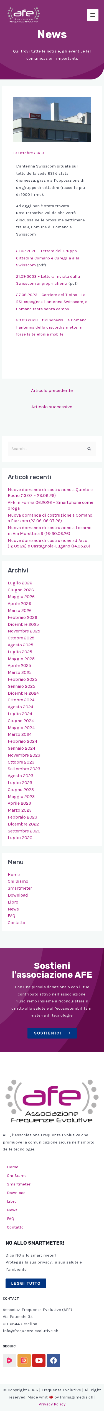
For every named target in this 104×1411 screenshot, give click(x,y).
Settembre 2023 (24, 768)
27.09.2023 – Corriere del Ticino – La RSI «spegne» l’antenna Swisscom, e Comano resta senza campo (51, 301)
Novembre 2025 (24, 631)
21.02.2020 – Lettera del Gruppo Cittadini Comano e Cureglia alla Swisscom (47, 257)
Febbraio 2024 (22, 741)
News (13, 909)
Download (18, 895)
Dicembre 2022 (23, 824)
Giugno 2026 (21, 589)
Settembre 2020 (24, 831)
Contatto (16, 922)
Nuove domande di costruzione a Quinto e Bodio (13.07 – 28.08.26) (50, 492)
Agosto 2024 (20, 706)
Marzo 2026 (20, 610)
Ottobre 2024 (21, 699)
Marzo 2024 (20, 734)
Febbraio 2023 (22, 817)
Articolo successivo (51, 406)
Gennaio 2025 (21, 686)
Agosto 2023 (20, 775)
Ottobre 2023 (21, 762)
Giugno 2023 (21, 789)
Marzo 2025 (20, 672)
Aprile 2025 (19, 665)
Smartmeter (20, 888)
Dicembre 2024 (23, 693)
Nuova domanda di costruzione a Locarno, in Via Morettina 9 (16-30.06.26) (50, 530)
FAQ (11, 915)
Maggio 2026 (21, 596)
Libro (13, 902)
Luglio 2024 (20, 713)
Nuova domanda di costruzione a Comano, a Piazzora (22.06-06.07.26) (50, 518)
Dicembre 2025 (23, 624)
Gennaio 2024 (21, 748)
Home (14, 874)
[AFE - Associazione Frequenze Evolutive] (24, 15)
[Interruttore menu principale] (93, 15)
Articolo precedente (52, 390)
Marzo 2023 (20, 810)
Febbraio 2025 (22, 679)
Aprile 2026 (19, 603)
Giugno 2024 (21, 720)
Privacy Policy (52, 1404)
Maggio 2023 (21, 796)
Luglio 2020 (20, 837)
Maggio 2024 (21, 727)
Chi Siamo (18, 881)
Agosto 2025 (20, 644)
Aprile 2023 (19, 803)
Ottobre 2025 (21, 638)
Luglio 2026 (20, 583)
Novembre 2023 (24, 755)
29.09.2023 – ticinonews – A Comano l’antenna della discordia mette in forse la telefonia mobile (51, 327)
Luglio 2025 (20, 651)
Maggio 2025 (21, 658)
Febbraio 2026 (22, 617)
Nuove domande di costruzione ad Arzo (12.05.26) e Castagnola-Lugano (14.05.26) (49, 543)
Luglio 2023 (20, 782)
